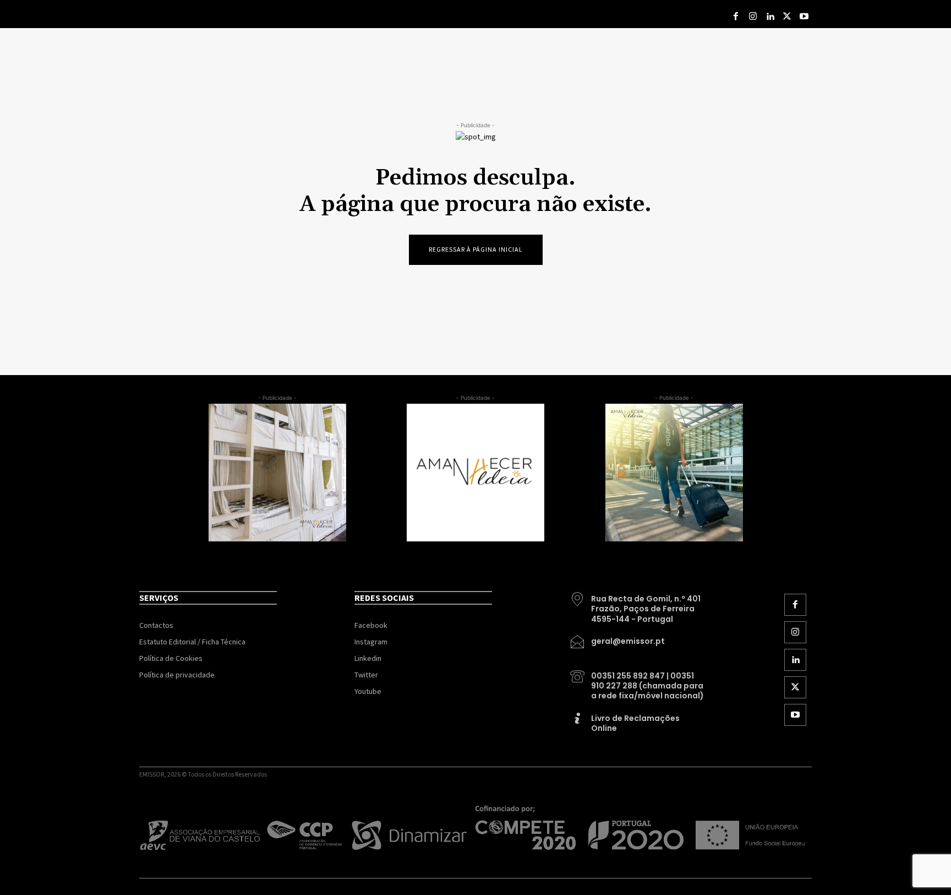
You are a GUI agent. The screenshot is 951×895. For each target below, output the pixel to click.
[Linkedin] (770, 17)
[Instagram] (753, 17)
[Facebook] (736, 17)
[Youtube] (804, 17)
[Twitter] (786, 17)
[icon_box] (638, 605)
